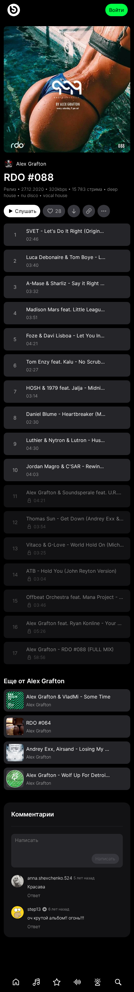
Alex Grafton (31, 164)
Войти (116, 10)
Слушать (25, 211)
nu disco (29, 195)
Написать (105, 858)
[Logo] (13, 9)
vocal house (55, 195)
